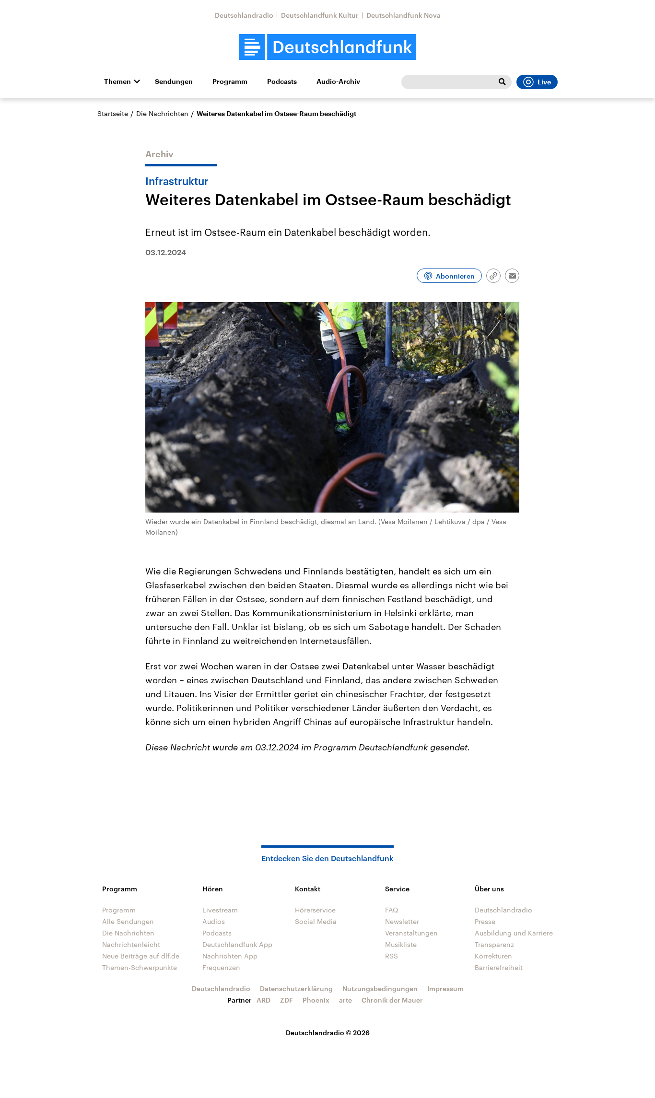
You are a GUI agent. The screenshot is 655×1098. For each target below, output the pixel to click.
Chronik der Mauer (392, 1000)
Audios (213, 921)
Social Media (316, 921)
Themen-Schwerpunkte (139, 967)
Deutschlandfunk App (237, 944)
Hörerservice (315, 910)
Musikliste (401, 944)
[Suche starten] (502, 82)
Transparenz (494, 944)
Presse (485, 921)
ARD (263, 1000)
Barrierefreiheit (499, 967)
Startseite (112, 113)
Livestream (220, 910)
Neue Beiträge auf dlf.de (140, 956)
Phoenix (316, 1000)
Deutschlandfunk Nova (403, 15)
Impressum (445, 988)
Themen (117, 81)
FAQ (391, 910)
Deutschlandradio (244, 15)
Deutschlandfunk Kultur (320, 15)
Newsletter (402, 921)
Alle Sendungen (128, 921)
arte (345, 1000)
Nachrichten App (229, 956)
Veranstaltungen (411, 933)
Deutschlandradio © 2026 (328, 1032)
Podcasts (282, 81)
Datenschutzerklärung (296, 988)
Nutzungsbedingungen (380, 988)
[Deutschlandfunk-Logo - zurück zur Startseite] (327, 47)
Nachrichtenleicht (131, 944)
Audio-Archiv (338, 81)
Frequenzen (221, 967)
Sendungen (174, 81)
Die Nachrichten (162, 113)
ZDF (286, 1000)
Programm (229, 81)
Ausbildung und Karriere (514, 933)
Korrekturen (493, 956)
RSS (391, 956)
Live (544, 82)
